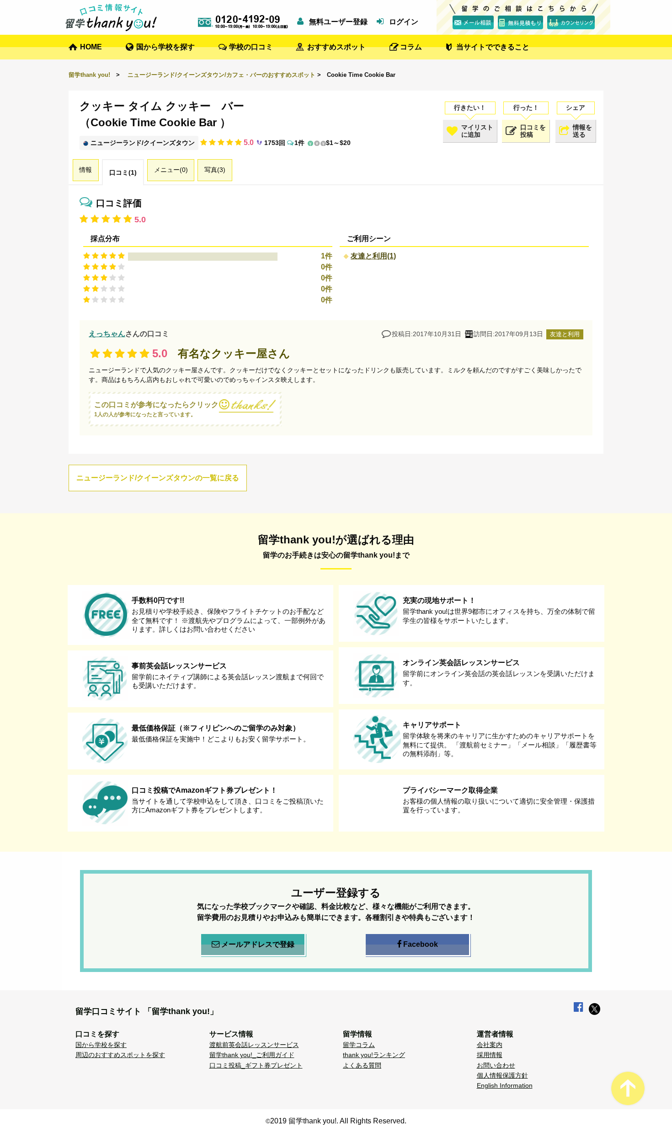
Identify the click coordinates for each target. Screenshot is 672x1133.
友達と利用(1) (373, 256)
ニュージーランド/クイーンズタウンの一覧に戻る (157, 478)
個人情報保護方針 (502, 1075)
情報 (85, 169)
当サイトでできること (492, 47)
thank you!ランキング (374, 1054)
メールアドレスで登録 (257, 944)
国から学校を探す (165, 47)
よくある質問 (362, 1065)
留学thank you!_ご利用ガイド (251, 1054)
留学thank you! (89, 74)
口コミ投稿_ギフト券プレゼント (256, 1065)
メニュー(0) (171, 169)
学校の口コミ (251, 47)
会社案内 (489, 1044)
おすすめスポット (336, 47)
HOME (91, 47)
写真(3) (214, 169)
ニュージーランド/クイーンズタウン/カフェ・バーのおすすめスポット (221, 74)
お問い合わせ (496, 1065)
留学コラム (359, 1044)
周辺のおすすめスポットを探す (120, 1054)
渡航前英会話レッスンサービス (254, 1044)
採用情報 (489, 1054)
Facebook (420, 944)
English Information (505, 1085)
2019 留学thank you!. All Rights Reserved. (338, 1121)
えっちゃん (107, 334)
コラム (411, 47)
